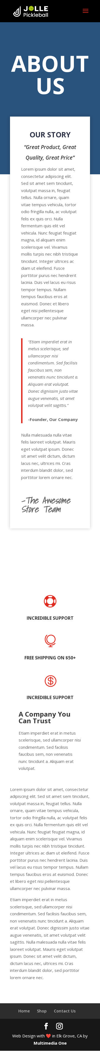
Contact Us (65, 1011)
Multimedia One (50, 1043)
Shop (42, 1011)
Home (24, 1011)
